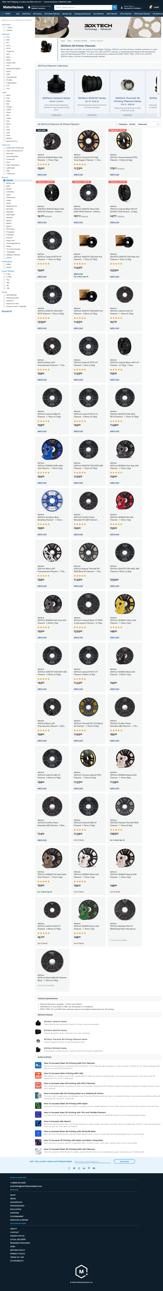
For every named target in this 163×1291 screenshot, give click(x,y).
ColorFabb (10, 192)
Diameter (6, 25)
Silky (8, 171)
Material (6, 34)
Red (7, 104)
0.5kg (8, 274)
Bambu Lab (67, 14)
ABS (7, 40)
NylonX (8, 226)
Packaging (7, 261)
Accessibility (17, 1261)
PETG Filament (125, 14)
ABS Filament (112, 14)
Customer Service (50, 2)
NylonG (9, 220)
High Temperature (12, 165)
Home (63, 41)
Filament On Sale (12, 304)
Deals (4, 292)
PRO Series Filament (142, 14)
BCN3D (9, 189)
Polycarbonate (11, 77)
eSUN (8, 195)
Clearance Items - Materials (16, 306)
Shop (13, 1195)
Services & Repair (19, 1220)
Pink (8, 121)
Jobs (12, 1246)
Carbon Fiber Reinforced (15, 148)
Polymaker (10, 235)
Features (6, 145)
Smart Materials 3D (13, 243)
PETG (8, 46)
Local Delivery (18, 1239)
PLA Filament (98, 14)
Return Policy (17, 1250)
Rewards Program (20, 1243)
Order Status (17, 1236)
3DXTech (9, 180)
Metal (8, 60)
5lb (7, 285)
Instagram (79, 1168)
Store (69, 41)
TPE (7, 89)
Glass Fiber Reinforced (14, 151)
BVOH (8, 71)
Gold (8, 133)
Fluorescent (10, 159)
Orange (9, 107)
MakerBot (9, 212)
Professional (17, 1206)
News (13, 1198)
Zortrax (8, 258)
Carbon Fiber (10, 63)
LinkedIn (84, 1168)
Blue (8, 115)
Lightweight (10, 168)
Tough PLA (10, 51)
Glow (8, 162)
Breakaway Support (13, 68)
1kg (7, 280)
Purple (8, 118)
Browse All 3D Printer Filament (17, 20)
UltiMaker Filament (13, 255)
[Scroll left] (38, 94)
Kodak (8, 200)
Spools (8, 267)
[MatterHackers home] (13, 7)
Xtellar (8, 246)
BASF (8, 186)
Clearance (123, 124)
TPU (7, 86)
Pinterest (89, 1168)
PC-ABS (9, 80)
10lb (7, 288)
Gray (8, 98)
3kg (7, 282)
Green (8, 112)
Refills (8, 264)
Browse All (7, 311)
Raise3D (9, 238)
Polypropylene (11, 83)
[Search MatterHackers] (114, 7)
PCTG (8, 48)
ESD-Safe (9, 153)
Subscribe (124, 1161)
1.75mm (9, 27)
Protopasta (10, 232)
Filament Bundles (12, 298)
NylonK (8, 223)
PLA (7, 37)
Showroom (16, 1202)
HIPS (8, 74)
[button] (39, 7)
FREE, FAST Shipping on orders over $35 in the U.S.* (22, 2)
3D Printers (37, 14)
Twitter (74, 1168)
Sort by (132, 124)
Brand (5, 177)
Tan (7, 127)
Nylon (8, 57)
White (8, 101)
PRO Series (10, 229)
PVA (7, 66)
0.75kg (8, 277)
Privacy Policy (17, 1254)
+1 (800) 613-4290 (64, 2)
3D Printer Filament (52, 14)
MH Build (9, 209)
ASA (7, 54)
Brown (8, 124)
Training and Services (82, 14)
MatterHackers (11, 206)
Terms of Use (17, 1257)
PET (7, 43)
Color (4, 92)
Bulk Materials (11, 295)
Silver (8, 135)
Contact (14, 1232)
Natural (9, 138)
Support (14, 1213)
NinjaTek (9, 218)
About (13, 1229)
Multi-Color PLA (11, 141)
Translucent (10, 174)
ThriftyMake (10, 252)
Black (8, 95)
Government (16, 1216)
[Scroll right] (158, 94)
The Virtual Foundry (13, 249)
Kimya (8, 203)
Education (15, 1209)
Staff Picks (26, 14)
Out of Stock (79, 840)
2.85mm (9, 30)
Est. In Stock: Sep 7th (81, 277)
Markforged (10, 215)
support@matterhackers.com (26, 1186)
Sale (17, 14)
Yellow (8, 110)
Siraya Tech (10, 241)
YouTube (94, 1168)
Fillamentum (10, 197)
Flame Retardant (12, 156)
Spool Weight (8, 271)
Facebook (69, 1168)
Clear (8, 130)
